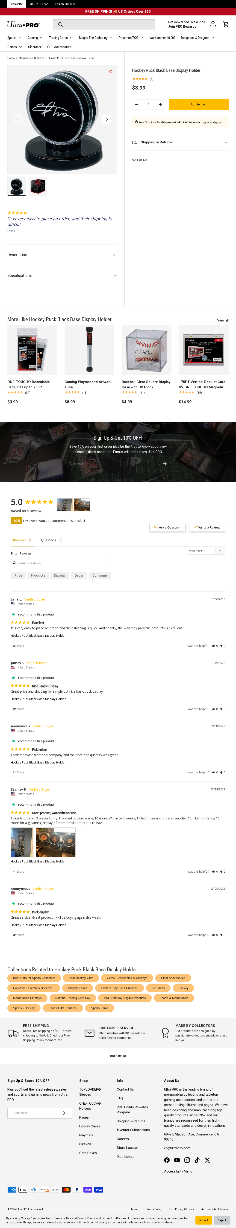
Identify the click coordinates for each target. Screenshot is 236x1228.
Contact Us (125, 1089)
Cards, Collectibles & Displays (127, 978)
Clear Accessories (173, 978)
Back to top (118, 1055)
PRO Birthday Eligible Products (125, 998)
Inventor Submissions (133, 1130)
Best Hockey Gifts (81, 978)
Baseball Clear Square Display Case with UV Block (146, 384)
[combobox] (104, 24)
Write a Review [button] (209, 527)
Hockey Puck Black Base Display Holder (71, 58)
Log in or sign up (212, 122)
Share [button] (20, 646)
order (79, 575)
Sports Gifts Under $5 (62, 1008)
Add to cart (198, 104)
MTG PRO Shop (39, 4)
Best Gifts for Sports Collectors (34, 978)
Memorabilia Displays (31, 58)
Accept (203, 1220)
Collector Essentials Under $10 (33, 988)
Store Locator (127, 1148)
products (38, 575)
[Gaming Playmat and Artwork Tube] (89, 350)
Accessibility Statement (215, 1209)
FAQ (120, 1098)
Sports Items (99, 1008)
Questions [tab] (48, 540)
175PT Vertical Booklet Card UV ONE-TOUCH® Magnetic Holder (202, 385)
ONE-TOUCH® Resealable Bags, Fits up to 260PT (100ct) (28, 385)
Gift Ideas (158, 988)
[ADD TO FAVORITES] (111, 71)
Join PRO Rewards (182, 26)
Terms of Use (62, 1218)
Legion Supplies (65, 4)
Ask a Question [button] (169, 527)
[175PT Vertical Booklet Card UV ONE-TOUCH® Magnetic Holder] (204, 350)
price (18, 575)
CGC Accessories (59, 47)
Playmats (86, 1135)
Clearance (35, 47)
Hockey (183, 988)
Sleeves (85, 1144)
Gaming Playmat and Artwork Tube (88, 384)
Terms (134, 1209)
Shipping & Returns (131, 1121)
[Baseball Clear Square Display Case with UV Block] (146, 350)
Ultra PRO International (29, 1209)
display (60, 575)
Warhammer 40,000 (162, 38)
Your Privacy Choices (181, 1209)
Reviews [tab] (19, 540)
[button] (226, 24)
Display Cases (77, 988)
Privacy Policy (86, 1218)
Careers (123, 1139)
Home (11, 58)
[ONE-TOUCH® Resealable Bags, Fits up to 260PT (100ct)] (32, 350)
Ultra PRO (17, 4)
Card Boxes (88, 1153)
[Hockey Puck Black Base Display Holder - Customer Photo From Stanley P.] (65, 505)
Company (100, 575)
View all (223, 320)
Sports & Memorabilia (173, 998)
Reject (222, 1220)
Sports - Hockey (24, 1008)
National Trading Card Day (72, 998)
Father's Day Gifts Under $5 (119, 988)
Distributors (125, 1157)
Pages (84, 1117)
